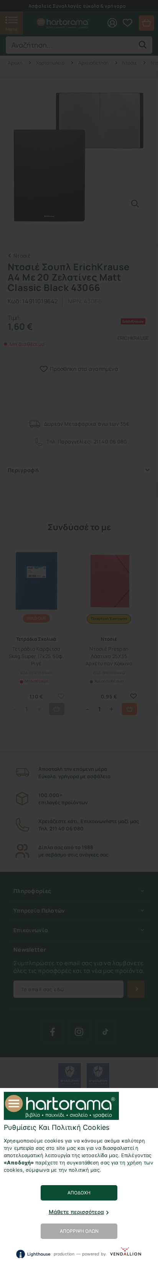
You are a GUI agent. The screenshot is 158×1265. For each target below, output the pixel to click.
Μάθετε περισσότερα (76, 1212)
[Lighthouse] (33, 1254)
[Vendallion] (125, 1253)
